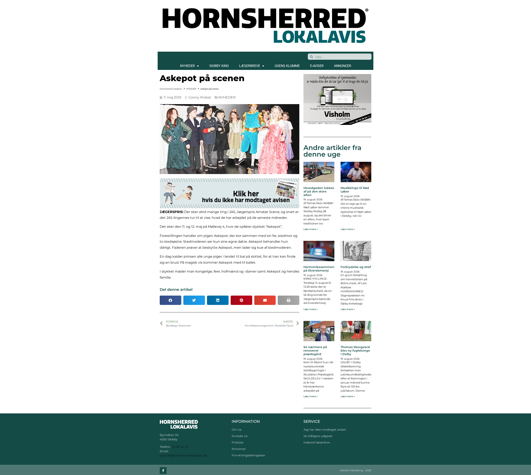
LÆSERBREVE (249, 66)
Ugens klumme (287, 66)
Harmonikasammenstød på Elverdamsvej (322, 268)
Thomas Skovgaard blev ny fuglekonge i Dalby (355, 350)
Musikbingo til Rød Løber (355, 189)
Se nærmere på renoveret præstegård (315, 350)
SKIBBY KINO (219, 66)
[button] (170, 300)
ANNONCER (342, 66)
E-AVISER (317, 66)
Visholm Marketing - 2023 (355, 470)
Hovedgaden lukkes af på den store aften (318, 191)
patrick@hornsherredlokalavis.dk (183, 455)
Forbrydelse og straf (356, 267)
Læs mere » (310, 229)
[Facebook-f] (163, 470)
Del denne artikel (176, 289)
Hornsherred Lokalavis (171, 89)
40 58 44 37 (180, 447)
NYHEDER (187, 66)
